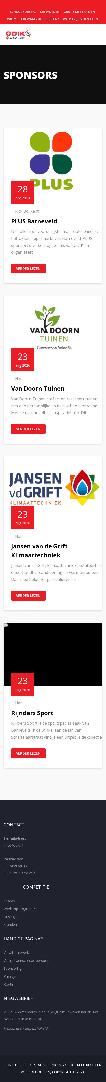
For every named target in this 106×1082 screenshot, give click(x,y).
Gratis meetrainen (79, 12)
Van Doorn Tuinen (38, 388)
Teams (9, 901)
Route (8, 984)
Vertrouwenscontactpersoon (26, 960)
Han (19, 378)
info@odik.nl (13, 845)
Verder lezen (28, 268)
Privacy (9, 976)
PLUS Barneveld (34, 221)
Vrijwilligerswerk (16, 952)
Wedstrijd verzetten (80, 19)
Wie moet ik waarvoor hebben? (33, 19)
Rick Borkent (27, 211)
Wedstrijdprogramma (21, 908)
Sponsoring (13, 968)
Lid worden (50, 12)
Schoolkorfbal (23, 12)
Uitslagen (11, 916)
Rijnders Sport (32, 713)
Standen (10, 924)
